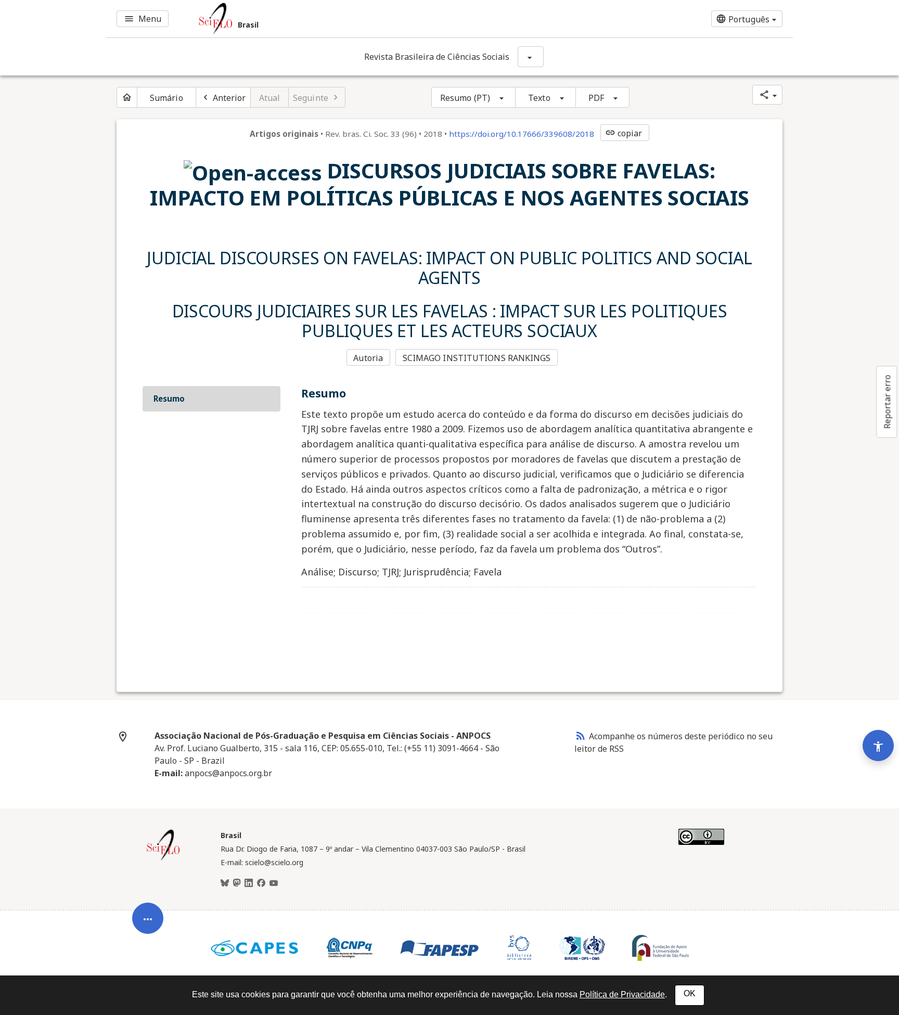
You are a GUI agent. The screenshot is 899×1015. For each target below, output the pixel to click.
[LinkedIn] (249, 883)
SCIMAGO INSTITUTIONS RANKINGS (477, 358)
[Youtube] (273, 883)
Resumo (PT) (465, 98)
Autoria (368, 358)
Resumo (169, 398)
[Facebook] (261, 883)
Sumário (166, 98)
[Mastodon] (236, 883)
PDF (596, 98)
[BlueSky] (225, 883)
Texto (539, 98)
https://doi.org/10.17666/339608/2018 (521, 134)
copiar (624, 133)
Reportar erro (887, 402)
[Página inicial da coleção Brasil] (163, 859)
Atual (269, 98)
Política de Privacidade (622, 994)
